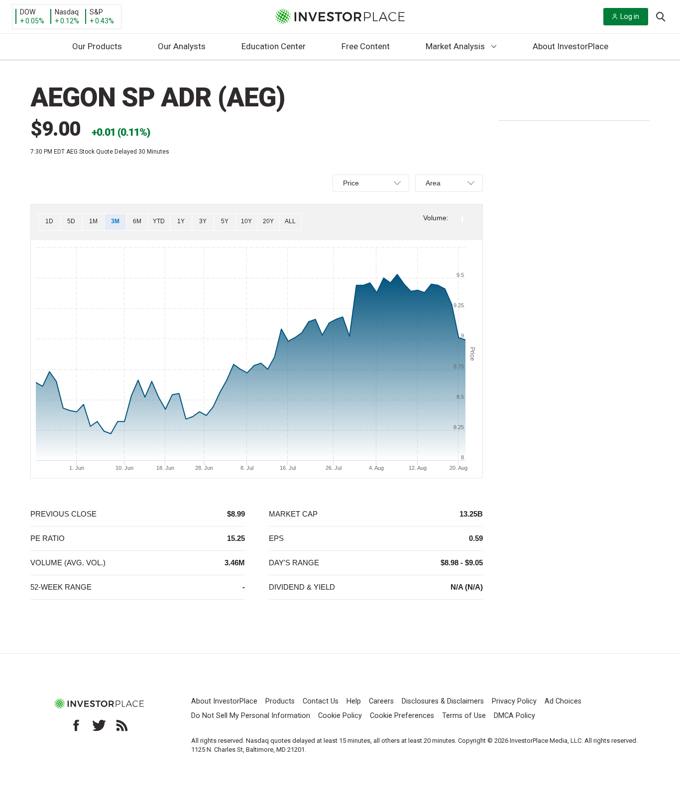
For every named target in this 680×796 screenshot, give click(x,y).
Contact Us (321, 701)
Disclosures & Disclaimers (443, 701)
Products (280, 701)
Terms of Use (464, 715)
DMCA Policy (514, 715)
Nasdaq (67, 12)
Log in (629, 16)
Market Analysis (455, 46)
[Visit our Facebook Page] (76, 725)
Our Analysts (182, 46)
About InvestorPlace (570, 46)
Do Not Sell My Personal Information (250, 715)
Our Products (97, 46)
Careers (381, 701)
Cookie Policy (340, 715)
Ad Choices (563, 701)
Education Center (273, 46)
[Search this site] (660, 16)
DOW (27, 12)
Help (353, 701)
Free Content (365, 46)
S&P (96, 12)
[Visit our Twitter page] (99, 725)
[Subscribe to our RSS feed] (121, 725)
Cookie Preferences (402, 715)
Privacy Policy (514, 701)
